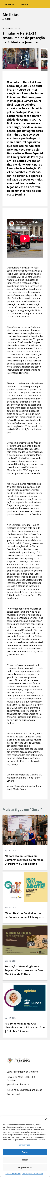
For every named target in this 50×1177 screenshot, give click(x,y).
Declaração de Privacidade (32, 1173)
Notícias (10, 14)
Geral (8, 18)
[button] (45, 1119)
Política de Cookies (13, 1173)
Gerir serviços (24, 1145)
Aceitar (25, 1152)
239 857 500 (13, 1089)
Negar (25, 1160)
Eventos (24, 4)
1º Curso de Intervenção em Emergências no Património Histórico (24, 417)
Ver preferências (25, 1167)
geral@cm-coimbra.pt (18, 1084)
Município (9, 4)
